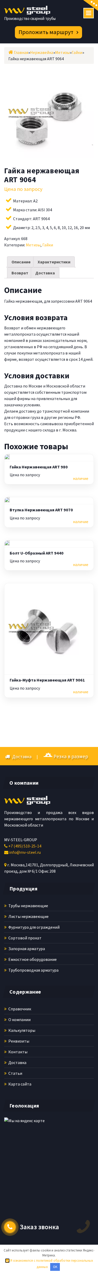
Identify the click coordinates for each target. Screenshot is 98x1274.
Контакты (17, 1051)
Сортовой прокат (25, 937)
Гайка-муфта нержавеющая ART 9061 (47, 680)
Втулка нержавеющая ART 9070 (41, 509)
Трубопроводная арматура (33, 970)
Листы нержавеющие (28, 916)
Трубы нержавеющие (28, 905)
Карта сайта (19, 1084)
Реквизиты (18, 1041)
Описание (21, 261)
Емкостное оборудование (32, 959)
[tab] (21, 261)
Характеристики (54, 261)
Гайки (47, 244)
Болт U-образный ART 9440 (37, 553)
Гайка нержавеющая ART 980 (39, 466)
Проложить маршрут (46, 32)
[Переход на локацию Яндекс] (35, 1151)
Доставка (45, 272)
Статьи (15, 1073)
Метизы (33, 244)
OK (55, 1267)
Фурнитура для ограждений (34, 927)
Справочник (19, 1008)
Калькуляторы (21, 1030)
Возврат (19, 272)
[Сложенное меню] (88, 13)
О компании (19, 1019)
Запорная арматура (26, 948)
